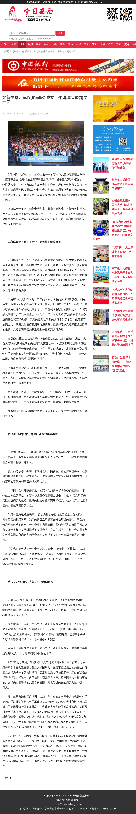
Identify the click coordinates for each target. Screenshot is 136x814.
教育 (86, 44)
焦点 (126, 44)
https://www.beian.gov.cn (68, 804)
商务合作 (37, 808)
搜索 (60, 33)
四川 (30, 44)
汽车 (110, 44)
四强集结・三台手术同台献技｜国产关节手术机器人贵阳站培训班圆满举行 (113, 340)
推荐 (62, 44)
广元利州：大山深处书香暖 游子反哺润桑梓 (122, 252)
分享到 (5, 778)
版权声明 (49, 808)
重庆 (38, 44)
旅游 (102, 44)
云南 (14, 44)
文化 (94, 44)
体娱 (54, 44)
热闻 (118, 44)
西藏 (46, 44)
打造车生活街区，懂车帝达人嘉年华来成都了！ (122, 184)
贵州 (22, 44)
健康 (70, 44)
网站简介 (25, 808)
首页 (6, 44)
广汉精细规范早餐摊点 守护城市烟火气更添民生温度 (122, 315)
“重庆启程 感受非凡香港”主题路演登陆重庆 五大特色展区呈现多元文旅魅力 (113, 230)
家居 (78, 44)
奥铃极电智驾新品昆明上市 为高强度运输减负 (122, 163)
